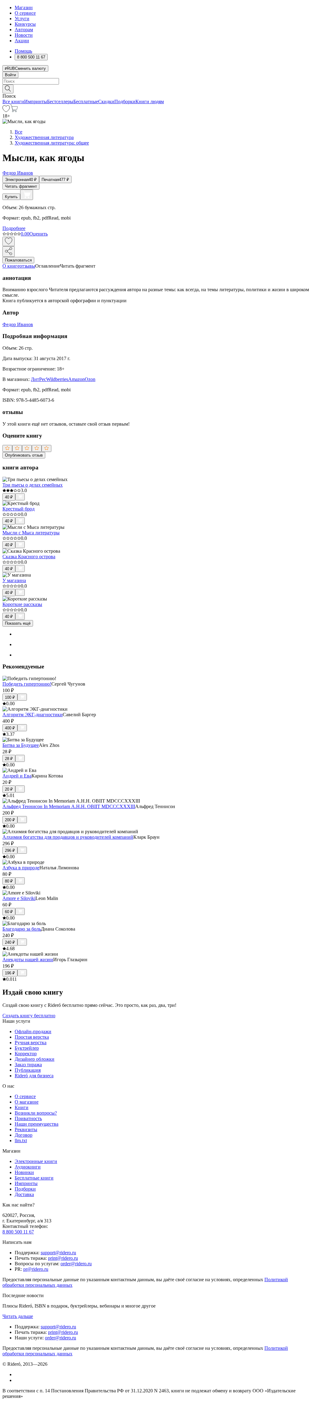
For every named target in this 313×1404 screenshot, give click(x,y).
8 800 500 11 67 (18, 1231)
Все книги (13, 101)
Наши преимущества (36, 1124)
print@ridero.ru (63, 1258)
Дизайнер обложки (34, 1059)
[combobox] (156, 81)
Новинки (24, 1172)
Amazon (76, 379)
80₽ (9, 881)
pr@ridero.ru (35, 1269)
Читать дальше (17, 1316)
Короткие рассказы (22, 604)
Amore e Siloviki (18, 898)
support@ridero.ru (58, 1252)
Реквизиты (26, 1129)
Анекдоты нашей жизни (27, 959)
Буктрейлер (27, 1048)
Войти (10, 75)
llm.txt (21, 1140)
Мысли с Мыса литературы (31, 532)
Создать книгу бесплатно (28, 1015)
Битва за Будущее (20, 745)
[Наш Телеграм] (17, 1380)
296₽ (10, 850)
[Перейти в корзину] (14, 110)
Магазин (24, 7)
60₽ (9, 911)
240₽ (10, 942)
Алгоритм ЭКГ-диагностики (32, 714)
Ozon (90, 379)
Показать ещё (18, 623)
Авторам (24, 29)
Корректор (26, 1053)
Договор (23, 1135)
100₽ (10, 697)
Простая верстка (32, 1037)
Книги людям (149, 101)
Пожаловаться (18, 260)
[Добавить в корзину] (26, 195)
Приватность (28, 1118)
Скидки (106, 101)
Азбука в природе (20, 867)
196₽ (10, 973)
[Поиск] (7, 89)
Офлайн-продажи (33, 1031)
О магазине (27, 1102)
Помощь (23, 51)
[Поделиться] (8, 251)
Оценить (38, 233)
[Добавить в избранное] (8, 241)
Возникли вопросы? (36, 1113)
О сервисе (25, 13)
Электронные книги (36, 1161)
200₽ (10, 820)
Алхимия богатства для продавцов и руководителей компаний (67, 837)
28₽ (9, 758)
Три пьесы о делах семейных (32, 484)
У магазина (14, 580)
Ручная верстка (30, 1042)
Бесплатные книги (34, 1177)
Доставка (24, 1194)
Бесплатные (85, 101)
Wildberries (57, 379)
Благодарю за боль (21, 929)
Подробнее (13, 228)
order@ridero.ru (76, 1263)
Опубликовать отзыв (24, 455)
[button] (156, 88)
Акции (22, 40)
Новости (24, 35)
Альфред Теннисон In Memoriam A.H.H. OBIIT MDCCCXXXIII (68, 806)
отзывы (27, 266)
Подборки (124, 101)
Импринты (35, 101)
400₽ (10, 728)
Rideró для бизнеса (34, 1075)
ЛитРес (38, 379)
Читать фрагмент (21, 186)
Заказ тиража (28, 1064)
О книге (11, 266)
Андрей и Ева (16, 775)
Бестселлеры (60, 101)
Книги (21, 1107)
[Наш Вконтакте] (18, 1374)
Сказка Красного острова (28, 556)
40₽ (9, 497)
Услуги (22, 18)
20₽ (9, 789)
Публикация (28, 1070)
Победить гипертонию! (26, 684)
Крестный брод (18, 508)
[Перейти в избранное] (6, 110)
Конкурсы (25, 24)
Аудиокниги (28, 1166)
